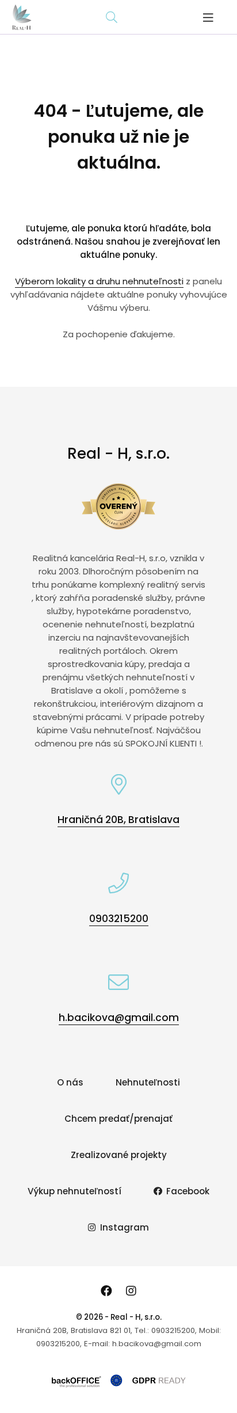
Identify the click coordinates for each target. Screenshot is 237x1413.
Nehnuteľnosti (148, 1082)
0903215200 (118, 919)
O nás (70, 1082)
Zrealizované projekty (119, 1155)
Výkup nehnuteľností (74, 1191)
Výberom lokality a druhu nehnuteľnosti (99, 281)
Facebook (187, 1191)
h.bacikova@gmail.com (119, 1017)
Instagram (124, 1227)
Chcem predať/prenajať (118, 1119)
